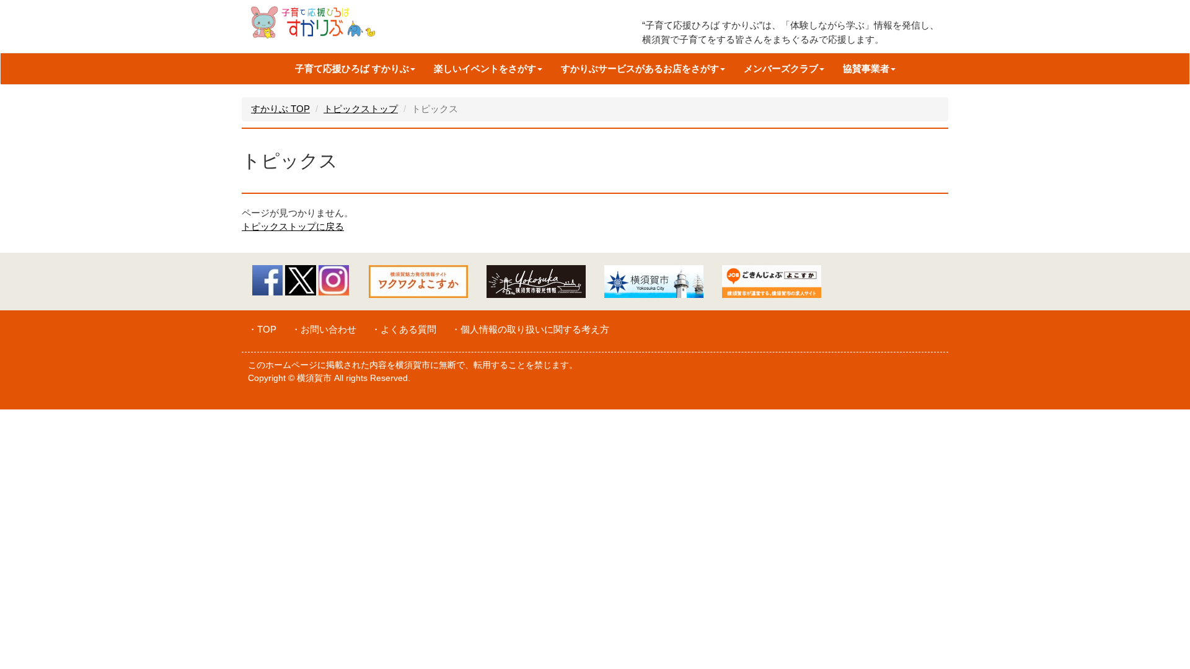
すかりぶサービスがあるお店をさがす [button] (640, 68)
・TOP (262, 329)
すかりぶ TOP (280, 108)
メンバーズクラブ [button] (781, 68)
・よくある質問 (403, 329)
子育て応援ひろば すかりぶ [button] (352, 68)
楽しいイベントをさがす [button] (485, 68)
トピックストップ (361, 108)
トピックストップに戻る (293, 226)
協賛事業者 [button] (866, 68)
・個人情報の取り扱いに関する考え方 (530, 329)
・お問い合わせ (323, 329)
